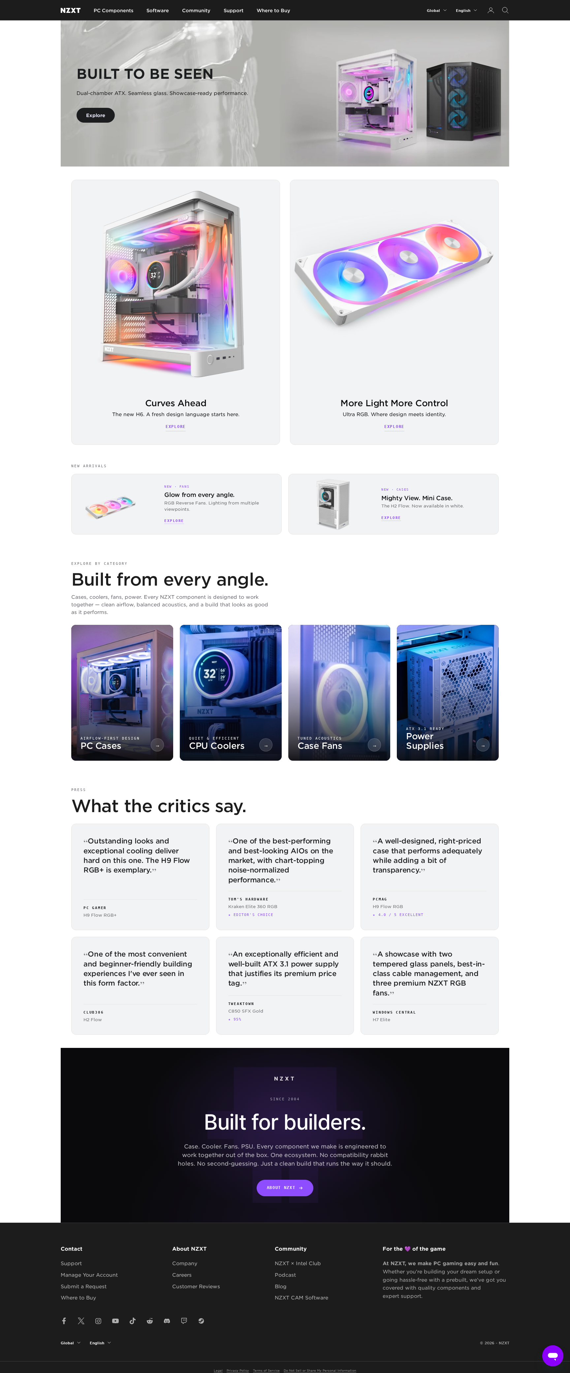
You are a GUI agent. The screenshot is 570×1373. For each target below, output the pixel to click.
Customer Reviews (196, 1286)
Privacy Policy (238, 1370)
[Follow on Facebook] (64, 1321)
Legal (218, 1370)
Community (196, 10)
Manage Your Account (89, 1274)
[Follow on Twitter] (81, 1321)
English (463, 10)
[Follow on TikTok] (132, 1321)
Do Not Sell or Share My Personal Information (320, 1370)
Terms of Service (266, 1370)
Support (233, 10)
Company (184, 1263)
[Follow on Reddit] (149, 1321)
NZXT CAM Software (301, 1297)
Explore (95, 115)
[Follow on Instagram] (98, 1321)
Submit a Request (84, 1286)
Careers (182, 1274)
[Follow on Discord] (167, 1321)
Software (157, 10)
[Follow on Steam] (201, 1321)
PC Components (113, 10)
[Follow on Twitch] (184, 1321)
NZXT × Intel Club (298, 1263)
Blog (281, 1286)
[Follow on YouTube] (115, 1321)
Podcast (285, 1274)
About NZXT (281, 1187)
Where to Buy (273, 10)
